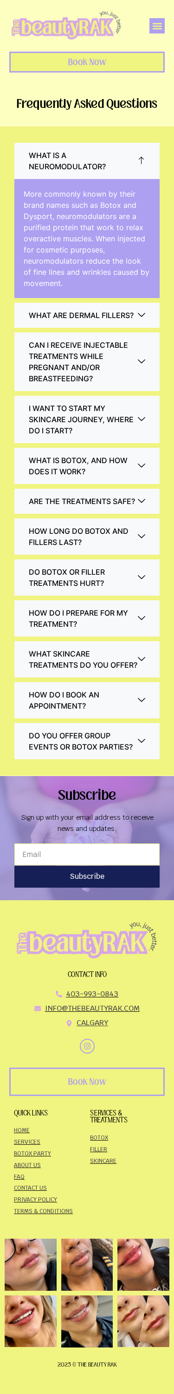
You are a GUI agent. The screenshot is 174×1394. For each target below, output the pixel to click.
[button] (157, 25)
